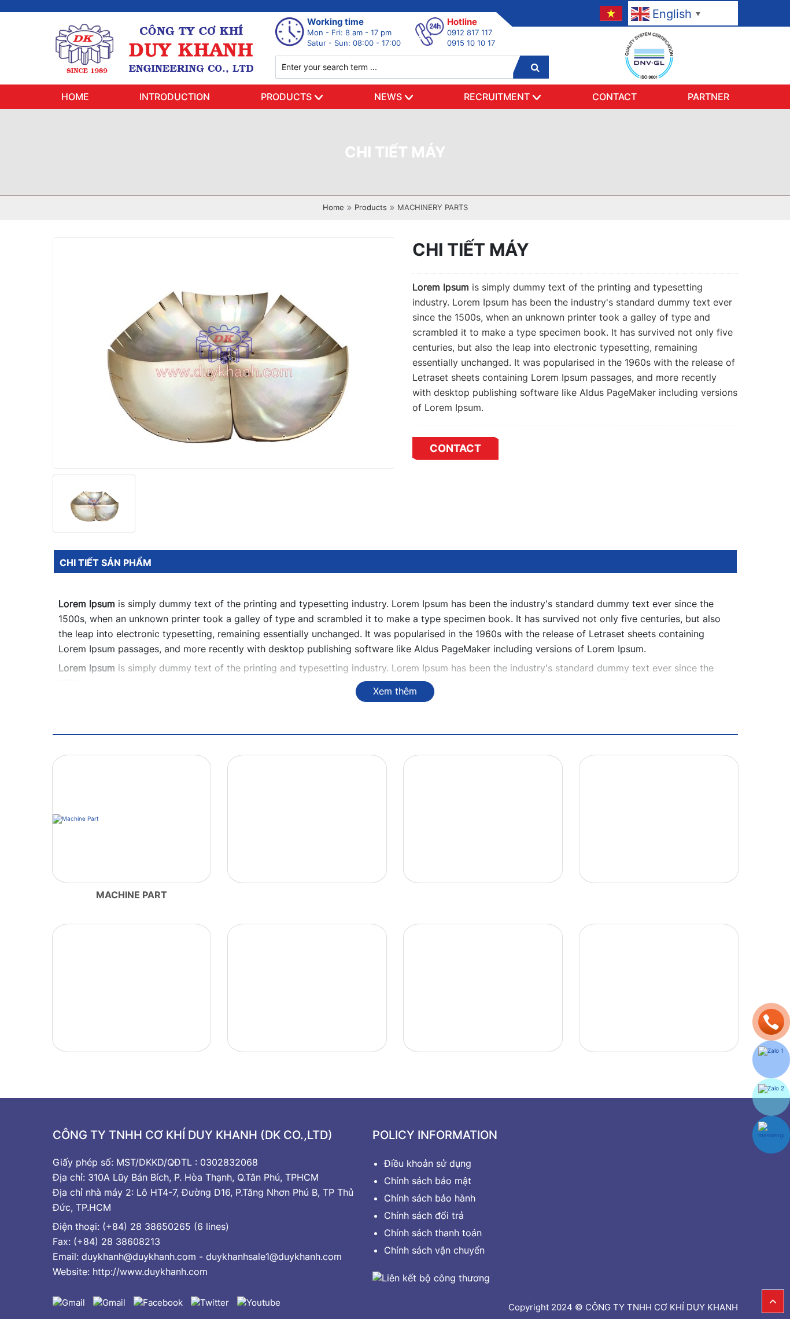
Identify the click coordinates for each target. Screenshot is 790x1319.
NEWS (388, 96)
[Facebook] (158, 1301)
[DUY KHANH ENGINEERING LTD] (155, 48)
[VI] (609, 12)
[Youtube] (258, 1301)
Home (75, 96)
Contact (614, 96)
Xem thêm (395, 691)
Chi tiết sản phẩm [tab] (106, 562)
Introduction (174, 96)
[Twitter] (210, 1301)
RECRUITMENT (497, 96)
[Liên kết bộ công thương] (431, 1277)
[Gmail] (69, 1301)
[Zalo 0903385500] (771, 1059)
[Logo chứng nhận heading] (649, 55)
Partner (708, 96)
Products (286, 96)
